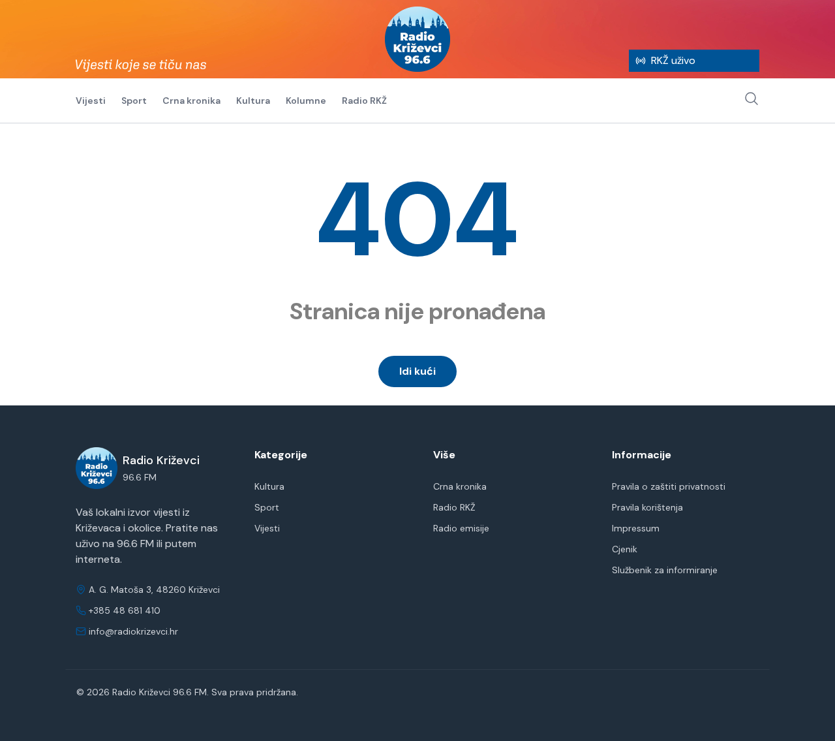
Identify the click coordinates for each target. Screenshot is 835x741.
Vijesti (91, 100)
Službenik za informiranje (665, 570)
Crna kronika (191, 100)
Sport (134, 100)
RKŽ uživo (673, 60)
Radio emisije (461, 528)
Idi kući (417, 371)
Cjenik (624, 549)
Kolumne (306, 100)
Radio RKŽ (364, 100)
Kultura (253, 100)
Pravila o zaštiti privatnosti (668, 486)
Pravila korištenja (647, 507)
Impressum (636, 528)
